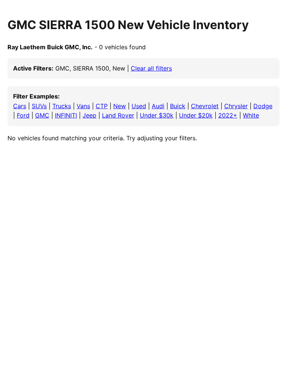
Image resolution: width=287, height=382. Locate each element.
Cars (19, 106)
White (251, 115)
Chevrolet (205, 106)
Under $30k (156, 115)
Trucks (61, 106)
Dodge (262, 106)
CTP (102, 106)
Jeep (89, 115)
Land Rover (118, 115)
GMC (42, 115)
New (119, 106)
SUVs (39, 106)
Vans (83, 106)
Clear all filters (151, 68)
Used (139, 106)
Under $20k (196, 115)
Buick (177, 106)
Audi (158, 106)
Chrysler (236, 106)
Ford (23, 115)
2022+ (227, 115)
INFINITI (66, 115)
